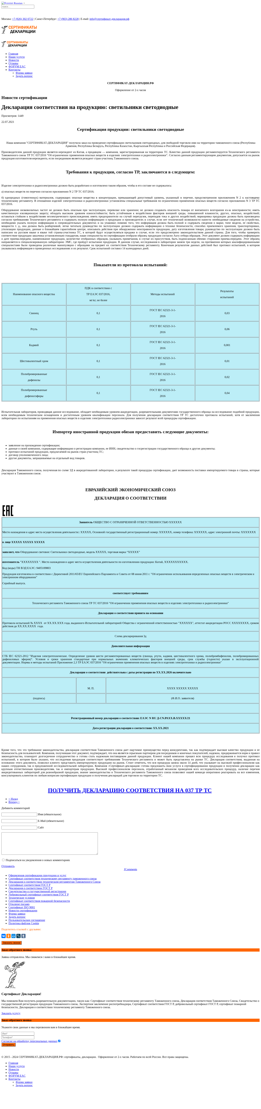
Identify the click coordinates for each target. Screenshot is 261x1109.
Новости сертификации (23, 910)
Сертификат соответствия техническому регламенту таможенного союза (53, 878)
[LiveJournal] (18, 936)
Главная (13, 53)
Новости (14, 60)
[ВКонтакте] (3, 936)
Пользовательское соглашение (27, 920)
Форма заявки (24, 72)
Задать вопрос (24, 76)
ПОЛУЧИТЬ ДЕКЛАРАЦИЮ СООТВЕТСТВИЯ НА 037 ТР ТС (130, 790)
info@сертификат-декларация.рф (109, 18)
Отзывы (13, 63)
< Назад (13, 798)
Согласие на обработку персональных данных (29, 1041)
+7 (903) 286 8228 (68, 18)
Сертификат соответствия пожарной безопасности (39, 900)
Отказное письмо (19, 904)
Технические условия (22, 897)
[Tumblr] (23, 936)
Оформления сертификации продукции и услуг (37, 875)
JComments (130, 869)
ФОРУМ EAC (17, 66)
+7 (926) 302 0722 (22, 18)
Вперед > (14, 802)
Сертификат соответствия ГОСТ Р (29, 884)
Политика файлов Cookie (24, 923)
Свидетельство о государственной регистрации (37, 891)
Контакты (14, 69)
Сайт (41, 827)
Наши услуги (17, 56)
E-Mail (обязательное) (51, 820)
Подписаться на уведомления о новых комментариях (38, 860)
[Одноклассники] (8, 936)
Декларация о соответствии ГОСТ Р (31, 888)
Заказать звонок (11, 942)
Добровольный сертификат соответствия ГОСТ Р (39, 894)
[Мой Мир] (13, 936)
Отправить (8, 866)
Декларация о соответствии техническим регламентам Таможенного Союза (54, 881)
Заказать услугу (10, 1013)
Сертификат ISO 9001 (22, 907)
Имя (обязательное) (49, 814)
